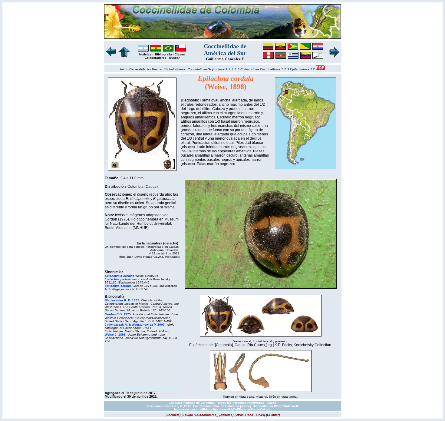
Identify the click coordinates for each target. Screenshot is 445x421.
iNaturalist (172, 256)
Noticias (145, 54)
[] (173, 414)
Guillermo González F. (225, 59)
